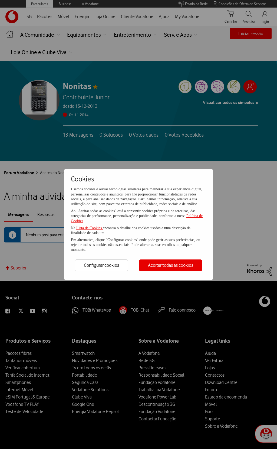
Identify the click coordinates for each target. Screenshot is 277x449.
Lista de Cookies (89, 228)
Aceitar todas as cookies (170, 265)
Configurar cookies (101, 265)
